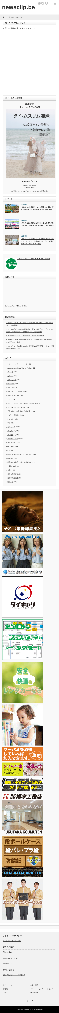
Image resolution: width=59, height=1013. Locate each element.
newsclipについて (9, 963)
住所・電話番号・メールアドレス (14, 975)
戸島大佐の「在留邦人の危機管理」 (19, 411)
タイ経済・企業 (12, 438)
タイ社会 (10, 435)
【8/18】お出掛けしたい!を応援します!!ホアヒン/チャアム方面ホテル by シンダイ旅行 (37, 208)
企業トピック (11, 380)
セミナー (10, 376)
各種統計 (9, 470)
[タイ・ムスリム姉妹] (30, 177)
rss (39, 3)
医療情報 (10, 458)
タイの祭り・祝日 (13, 395)
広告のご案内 (7, 952)
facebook (46, 3)
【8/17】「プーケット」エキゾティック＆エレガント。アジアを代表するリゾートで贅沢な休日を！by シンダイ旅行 (37, 241)
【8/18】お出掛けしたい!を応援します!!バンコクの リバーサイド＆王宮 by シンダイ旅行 (37, 224)
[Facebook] (32, 1001)
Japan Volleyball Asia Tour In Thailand (19, 368)
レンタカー (11, 419)
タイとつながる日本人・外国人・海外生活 (21, 403)
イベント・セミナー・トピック (16, 364)
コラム (8, 399)
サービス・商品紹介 (13, 415)
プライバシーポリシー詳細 (12, 941)
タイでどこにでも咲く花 (15, 391)
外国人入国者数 (12, 474)
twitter (42, 3)
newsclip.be (27, 1009)
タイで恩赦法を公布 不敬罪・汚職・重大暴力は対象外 (25, 335)
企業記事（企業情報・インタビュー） (20, 454)
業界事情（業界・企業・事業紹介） (19, 462)
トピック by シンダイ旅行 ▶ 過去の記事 (33, 259)
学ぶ (8, 423)
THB (17, 306)
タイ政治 (10, 431)
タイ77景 (10, 387)
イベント (10, 372)
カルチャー (10, 383)
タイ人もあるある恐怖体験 (16, 407)
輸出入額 (10, 482)
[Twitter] (27, 1001)
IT (8, 450)
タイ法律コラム (11, 442)
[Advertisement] (29, 63)
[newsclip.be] (18, 7)
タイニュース (10, 427)
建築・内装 (12, 466)
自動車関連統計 (12, 478)
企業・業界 (10, 446)
